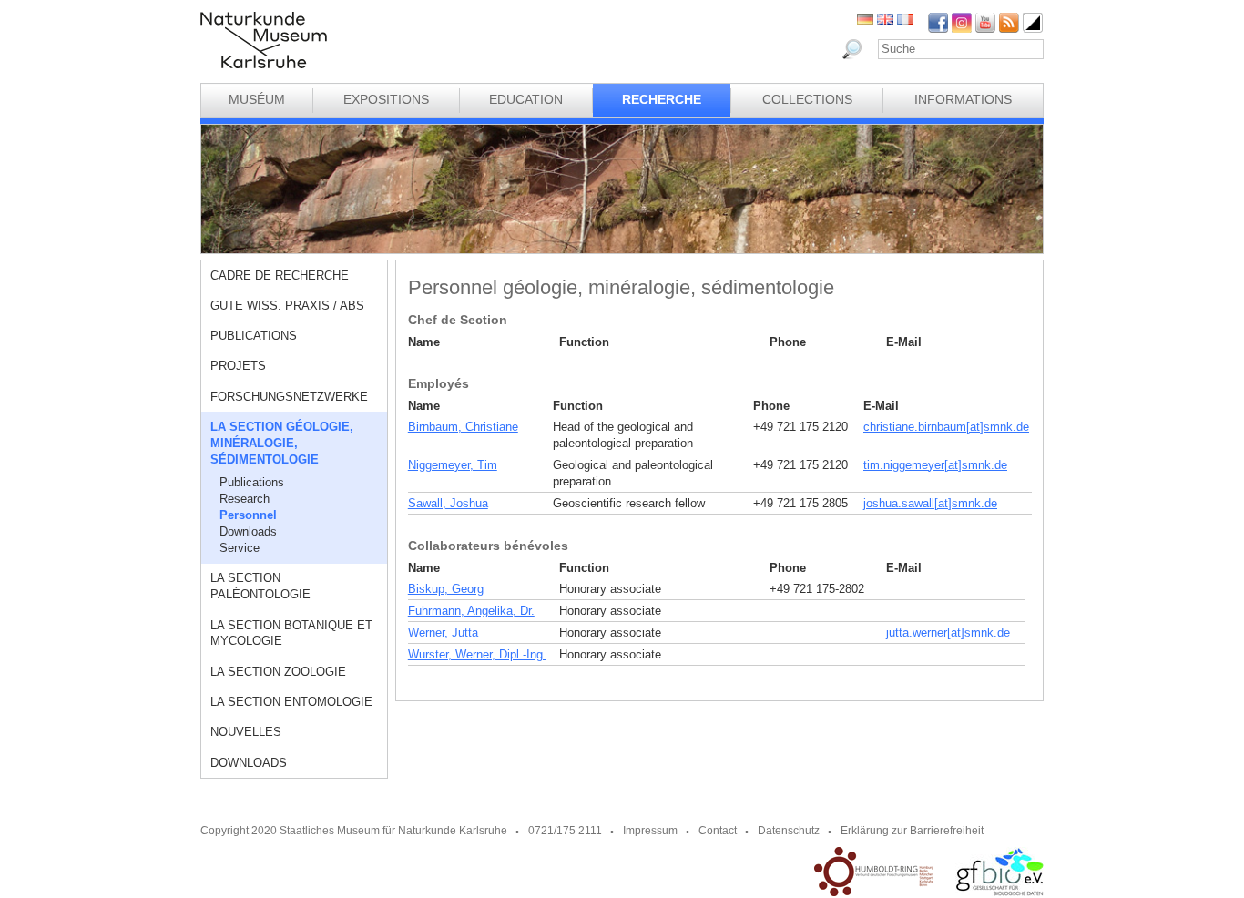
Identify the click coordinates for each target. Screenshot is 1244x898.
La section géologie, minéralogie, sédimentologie (281, 443)
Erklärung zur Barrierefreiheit (912, 830)
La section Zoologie (278, 672)
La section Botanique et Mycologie (291, 633)
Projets (238, 365)
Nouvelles (245, 732)
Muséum (257, 99)
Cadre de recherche (279, 275)
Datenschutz (789, 830)
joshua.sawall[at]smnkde (930, 503)
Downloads (248, 531)
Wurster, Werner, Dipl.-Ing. (477, 654)
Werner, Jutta (443, 632)
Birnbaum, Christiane (463, 427)
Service (239, 548)
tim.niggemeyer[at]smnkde (935, 465)
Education (526, 99)
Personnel (248, 515)
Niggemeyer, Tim (452, 465)
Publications (253, 335)
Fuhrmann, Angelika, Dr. (471, 610)
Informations (963, 99)
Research (244, 498)
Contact (717, 830)
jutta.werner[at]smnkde (948, 632)
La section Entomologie (291, 702)
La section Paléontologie (260, 586)
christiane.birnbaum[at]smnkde (946, 427)
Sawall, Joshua (448, 503)
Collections (807, 99)
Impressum (650, 830)
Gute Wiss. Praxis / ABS (287, 305)
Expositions (386, 99)
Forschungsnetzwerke (289, 396)
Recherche (661, 99)
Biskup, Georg (446, 589)
